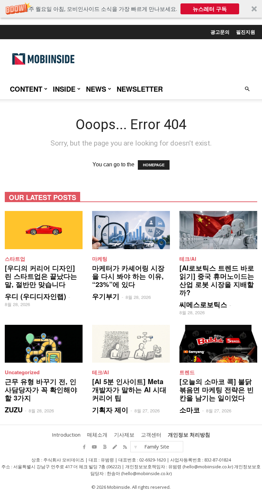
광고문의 (220, 31)
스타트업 (15, 258)
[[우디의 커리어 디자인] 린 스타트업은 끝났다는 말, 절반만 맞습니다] (44, 230)
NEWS (96, 89)
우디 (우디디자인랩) (35, 296)
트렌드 (187, 372)
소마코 (189, 409)
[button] (131, 9)
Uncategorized (22, 372)
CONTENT (26, 89)
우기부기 (105, 296)
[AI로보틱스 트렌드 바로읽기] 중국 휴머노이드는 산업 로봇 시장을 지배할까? (216, 280)
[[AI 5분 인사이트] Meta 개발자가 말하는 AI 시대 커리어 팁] (131, 344)
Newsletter (140, 89)
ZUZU (14, 409)
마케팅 (99, 258)
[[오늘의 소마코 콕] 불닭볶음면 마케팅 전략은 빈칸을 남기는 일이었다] (218, 344)
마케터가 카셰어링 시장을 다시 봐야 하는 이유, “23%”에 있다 (128, 276)
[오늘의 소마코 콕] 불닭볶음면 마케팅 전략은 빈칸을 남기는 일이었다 (216, 389)
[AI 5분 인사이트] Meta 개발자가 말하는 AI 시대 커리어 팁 (129, 389)
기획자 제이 (110, 409)
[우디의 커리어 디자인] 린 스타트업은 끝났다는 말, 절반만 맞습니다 (41, 276)
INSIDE (64, 89)
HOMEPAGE (153, 165)
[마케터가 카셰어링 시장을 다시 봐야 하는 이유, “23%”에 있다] (131, 230)
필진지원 (245, 31)
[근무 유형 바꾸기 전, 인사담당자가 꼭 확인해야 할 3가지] (44, 344)
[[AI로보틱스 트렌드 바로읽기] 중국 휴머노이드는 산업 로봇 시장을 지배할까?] (218, 230)
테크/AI (187, 258)
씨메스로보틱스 (203, 304)
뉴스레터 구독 (210, 9)
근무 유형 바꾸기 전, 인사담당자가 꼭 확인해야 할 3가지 (41, 389)
